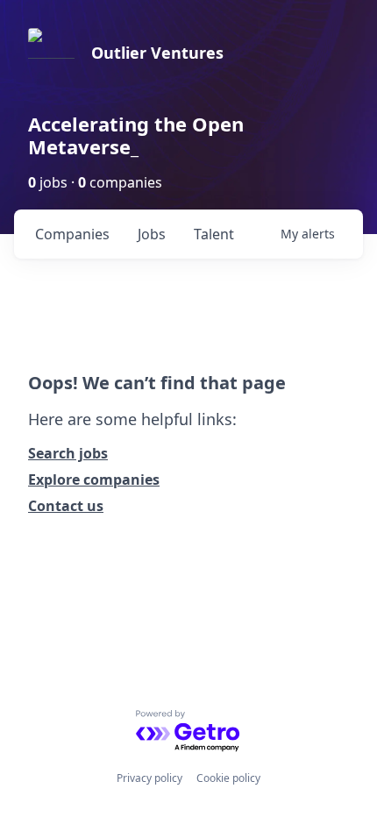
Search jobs (68, 453)
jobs (152, 234)
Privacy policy (149, 778)
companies (72, 234)
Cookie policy (228, 778)
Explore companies (94, 479)
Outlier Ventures (157, 52)
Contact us (65, 505)
